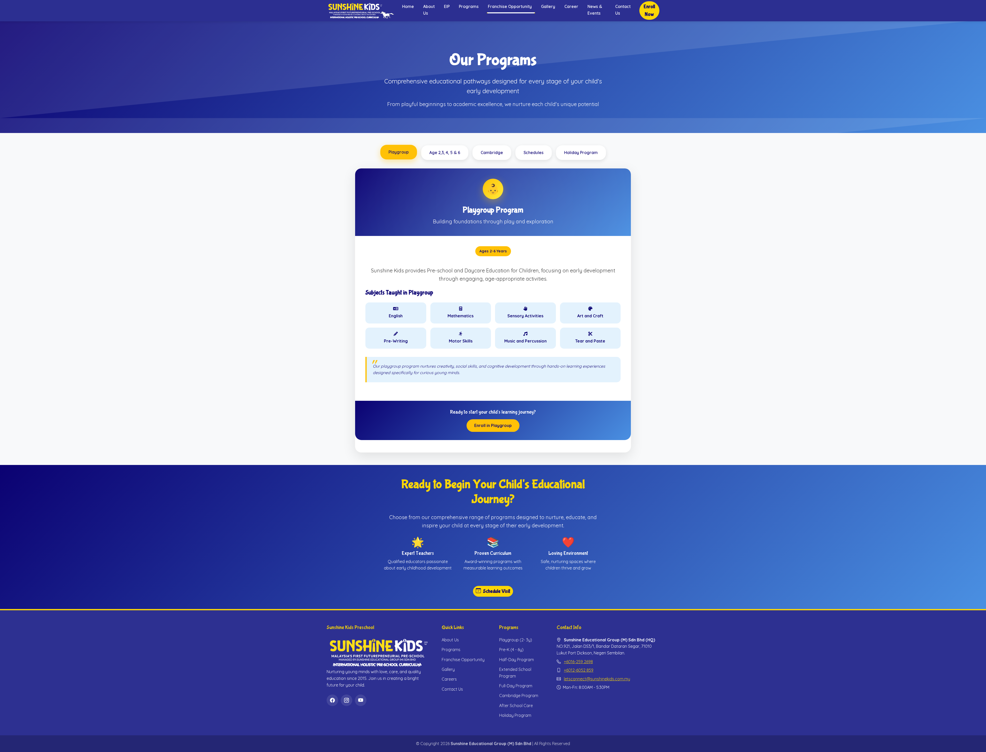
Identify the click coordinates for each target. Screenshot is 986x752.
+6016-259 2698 (578, 661)
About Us (429, 10)
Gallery (548, 6)
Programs (469, 6)
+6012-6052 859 (578, 670)
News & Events (594, 10)
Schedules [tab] (534, 152)
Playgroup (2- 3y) (515, 639)
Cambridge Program (518, 695)
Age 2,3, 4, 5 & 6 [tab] (444, 152)
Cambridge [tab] (492, 152)
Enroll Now (649, 10)
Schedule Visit (496, 591)
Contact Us (623, 10)
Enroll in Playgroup (493, 425)
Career (571, 6)
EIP (447, 6)
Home (408, 6)
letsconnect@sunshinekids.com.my (597, 678)
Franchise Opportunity (463, 659)
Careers (449, 679)
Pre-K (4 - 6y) (511, 649)
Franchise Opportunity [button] (510, 6)
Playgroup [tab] (398, 152)
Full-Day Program (515, 685)
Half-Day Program (516, 659)
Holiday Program (515, 715)
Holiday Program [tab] (581, 152)
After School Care (516, 705)
